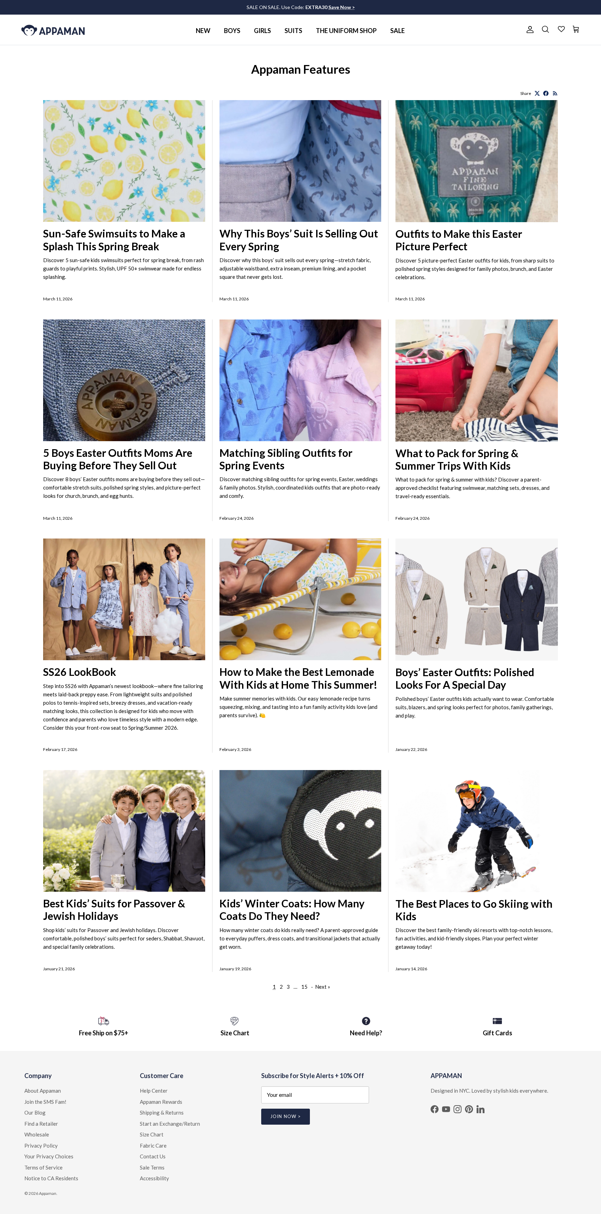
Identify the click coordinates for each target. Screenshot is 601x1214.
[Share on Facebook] (545, 93)
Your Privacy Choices (48, 1156)
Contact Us (153, 1156)
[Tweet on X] (537, 93)
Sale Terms (152, 1167)
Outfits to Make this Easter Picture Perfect (458, 239)
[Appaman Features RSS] (555, 93)
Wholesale (36, 1134)
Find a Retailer (41, 1123)
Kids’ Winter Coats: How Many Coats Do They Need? (291, 909)
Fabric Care (153, 1145)
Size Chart (151, 1134)
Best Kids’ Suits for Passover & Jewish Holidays (114, 909)
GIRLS (262, 30)
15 (304, 987)
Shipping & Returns (162, 1112)
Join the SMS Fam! (45, 1102)
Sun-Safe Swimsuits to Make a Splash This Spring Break (114, 239)
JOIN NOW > (285, 1116)
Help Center (154, 1090)
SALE (397, 30)
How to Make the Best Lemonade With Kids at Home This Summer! (298, 677)
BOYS (232, 30)
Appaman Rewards (161, 1102)
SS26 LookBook (79, 671)
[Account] (528, 29)
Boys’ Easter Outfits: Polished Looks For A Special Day (464, 678)
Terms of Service (43, 1167)
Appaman (47, 1193)
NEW (203, 30)
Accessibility (154, 1178)
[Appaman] (53, 30)
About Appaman (42, 1090)
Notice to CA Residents (51, 1178)
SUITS (293, 30)
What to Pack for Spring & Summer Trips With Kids (456, 459)
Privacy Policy (41, 1145)
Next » (322, 987)
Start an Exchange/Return (170, 1123)
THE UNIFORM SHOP (346, 30)
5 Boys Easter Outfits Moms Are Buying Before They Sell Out (117, 458)
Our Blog (35, 1112)
